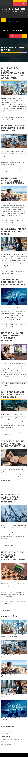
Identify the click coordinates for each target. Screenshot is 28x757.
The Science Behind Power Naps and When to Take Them (13, 444)
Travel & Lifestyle (17, 30)
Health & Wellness (7, 26)
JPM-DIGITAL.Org (14, 8)
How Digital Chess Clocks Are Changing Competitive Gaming (13, 556)
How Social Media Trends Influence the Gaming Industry (12, 337)
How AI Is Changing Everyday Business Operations (13, 128)
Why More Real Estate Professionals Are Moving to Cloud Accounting (12, 73)
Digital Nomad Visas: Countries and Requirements (12, 181)
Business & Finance (7, 22)
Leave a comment (7, 119)
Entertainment (20, 22)
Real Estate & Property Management (11, 739)
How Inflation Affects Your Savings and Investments (10, 498)
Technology (5, 30)
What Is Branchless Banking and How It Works (13, 232)
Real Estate (18, 26)
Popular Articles (16, 35)
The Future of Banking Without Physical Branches (13, 282)
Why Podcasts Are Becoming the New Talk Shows (12, 395)
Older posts (6, 610)
